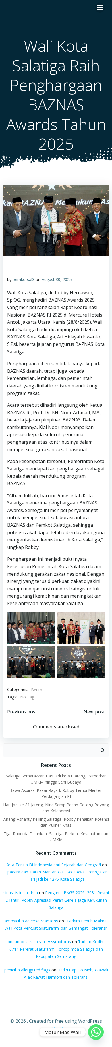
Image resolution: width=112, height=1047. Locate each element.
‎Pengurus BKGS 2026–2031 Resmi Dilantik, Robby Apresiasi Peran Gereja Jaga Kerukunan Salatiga (57, 900)
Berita (36, 689)
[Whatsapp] (96, 1032)
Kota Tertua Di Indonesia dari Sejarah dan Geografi (53, 864)
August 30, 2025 (57, 279)
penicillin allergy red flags (27, 970)
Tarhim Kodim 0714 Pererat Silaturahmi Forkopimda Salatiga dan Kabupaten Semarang (57, 949)
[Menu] (100, 8)
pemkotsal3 (23, 279)
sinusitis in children (20, 892)
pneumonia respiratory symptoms (39, 941)
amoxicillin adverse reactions (31, 921)
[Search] (102, 750)
